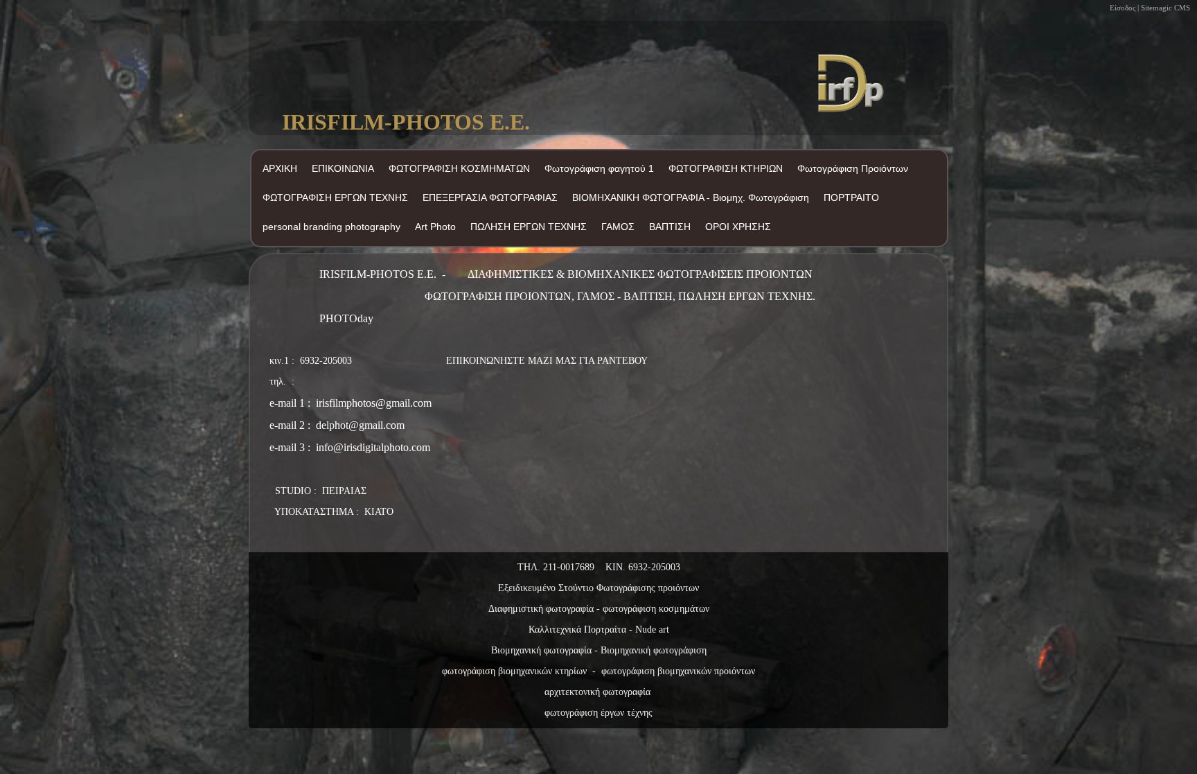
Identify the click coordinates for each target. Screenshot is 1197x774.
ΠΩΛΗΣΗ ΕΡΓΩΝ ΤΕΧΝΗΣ (528, 226)
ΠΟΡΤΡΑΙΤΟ (851, 197)
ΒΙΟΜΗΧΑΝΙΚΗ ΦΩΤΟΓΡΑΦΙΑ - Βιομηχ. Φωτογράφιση (690, 197)
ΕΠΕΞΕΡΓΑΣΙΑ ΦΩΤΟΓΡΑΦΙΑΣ (490, 197)
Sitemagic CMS (1165, 7)
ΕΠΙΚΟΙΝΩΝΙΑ (343, 168)
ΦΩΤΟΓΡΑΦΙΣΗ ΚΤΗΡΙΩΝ (725, 168)
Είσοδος (1122, 7)
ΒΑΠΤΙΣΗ (670, 226)
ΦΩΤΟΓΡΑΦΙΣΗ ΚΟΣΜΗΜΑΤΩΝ (459, 168)
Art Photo (435, 226)
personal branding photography (331, 226)
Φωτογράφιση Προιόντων (852, 168)
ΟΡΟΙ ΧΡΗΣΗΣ (738, 226)
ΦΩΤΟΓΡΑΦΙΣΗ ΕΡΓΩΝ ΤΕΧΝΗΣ (335, 197)
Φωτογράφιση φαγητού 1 (599, 168)
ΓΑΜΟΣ (618, 226)
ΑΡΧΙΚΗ (280, 168)
